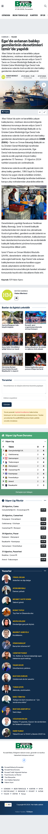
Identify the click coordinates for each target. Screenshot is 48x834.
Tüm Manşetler (10, 777)
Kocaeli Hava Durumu (12, 770)
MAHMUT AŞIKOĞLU (21, 632)
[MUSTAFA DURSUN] (6, 678)
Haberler (4, 37)
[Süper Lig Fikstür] (45, 501)
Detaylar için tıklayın (24, 492)
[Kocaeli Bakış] (23, 4)
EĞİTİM (15, 794)
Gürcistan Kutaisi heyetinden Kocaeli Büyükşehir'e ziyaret (10, 369)
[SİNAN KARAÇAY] (6, 645)
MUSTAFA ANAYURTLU (21, 709)
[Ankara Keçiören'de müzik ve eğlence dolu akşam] (35, 339)
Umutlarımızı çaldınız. (22, 668)
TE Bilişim (29, 812)
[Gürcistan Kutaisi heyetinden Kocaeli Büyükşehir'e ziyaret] (12, 359)
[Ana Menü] (2, 6)
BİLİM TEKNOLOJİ (20, 15)
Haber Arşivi (9, 782)
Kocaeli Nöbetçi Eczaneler (14, 767)
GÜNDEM (6, 15)
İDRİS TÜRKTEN (19, 697)
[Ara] (45, 6)
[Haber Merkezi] (7, 295)
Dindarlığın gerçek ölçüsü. (23, 624)
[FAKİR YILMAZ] (6, 733)
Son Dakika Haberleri (12, 780)
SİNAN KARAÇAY (19, 643)
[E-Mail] (16, 298)
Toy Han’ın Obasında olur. (23, 613)
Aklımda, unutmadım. (21, 690)
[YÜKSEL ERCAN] (6, 579)
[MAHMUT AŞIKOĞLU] (6, 634)
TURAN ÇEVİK (18, 687)
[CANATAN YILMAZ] (6, 656)
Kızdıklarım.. (18, 635)
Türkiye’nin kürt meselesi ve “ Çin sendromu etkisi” (26, 701)
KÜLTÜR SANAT (9, 791)
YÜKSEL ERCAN (19, 577)
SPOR (42, 15)
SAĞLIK (40, 791)
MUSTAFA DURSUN (20, 676)
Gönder (6, 405)
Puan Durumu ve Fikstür (13, 775)
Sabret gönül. (18, 602)
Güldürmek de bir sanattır (23, 679)
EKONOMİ (21, 791)
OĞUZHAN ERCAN (20, 719)
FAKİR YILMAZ (18, 731)
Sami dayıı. (17, 712)
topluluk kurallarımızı (22, 412)
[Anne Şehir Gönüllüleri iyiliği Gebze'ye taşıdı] (12, 339)
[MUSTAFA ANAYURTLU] (6, 711)
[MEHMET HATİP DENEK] (6, 601)
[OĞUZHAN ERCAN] (6, 722)
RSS (9, 804)
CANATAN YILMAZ (20, 653)
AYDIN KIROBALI (19, 588)
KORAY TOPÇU (18, 610)
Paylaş (6, 112)
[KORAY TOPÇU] (6, 612)
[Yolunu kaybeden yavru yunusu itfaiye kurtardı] (35, 359)
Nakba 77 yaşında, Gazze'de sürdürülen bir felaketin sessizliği (29, 723)
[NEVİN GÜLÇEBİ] (6, 623)
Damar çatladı (18, 591)
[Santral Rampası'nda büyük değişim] (12, 317)
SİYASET (32, 791)
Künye (23, 794)
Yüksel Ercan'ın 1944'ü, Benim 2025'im (29, 734)
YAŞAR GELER (18, 665)
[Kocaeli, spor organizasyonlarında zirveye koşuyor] (35, 317)
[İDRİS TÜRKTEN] (6, 700)
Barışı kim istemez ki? (21, 646)
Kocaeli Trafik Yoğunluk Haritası (16, 772)
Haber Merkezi (21, 293)
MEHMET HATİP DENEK (22, 599)
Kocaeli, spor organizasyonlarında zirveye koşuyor (33, 327)
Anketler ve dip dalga (22, 580)
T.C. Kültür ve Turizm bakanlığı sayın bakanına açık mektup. (27, 657)
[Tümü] (45, 571)
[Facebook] (24, 760)
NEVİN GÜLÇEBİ (19, 621)
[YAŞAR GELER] (6, 667)
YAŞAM (14, 37)
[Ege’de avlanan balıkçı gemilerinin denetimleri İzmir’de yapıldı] (24, 95)
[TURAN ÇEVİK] (6, 689)
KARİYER (34, 15)
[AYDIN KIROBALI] (6, 590)
